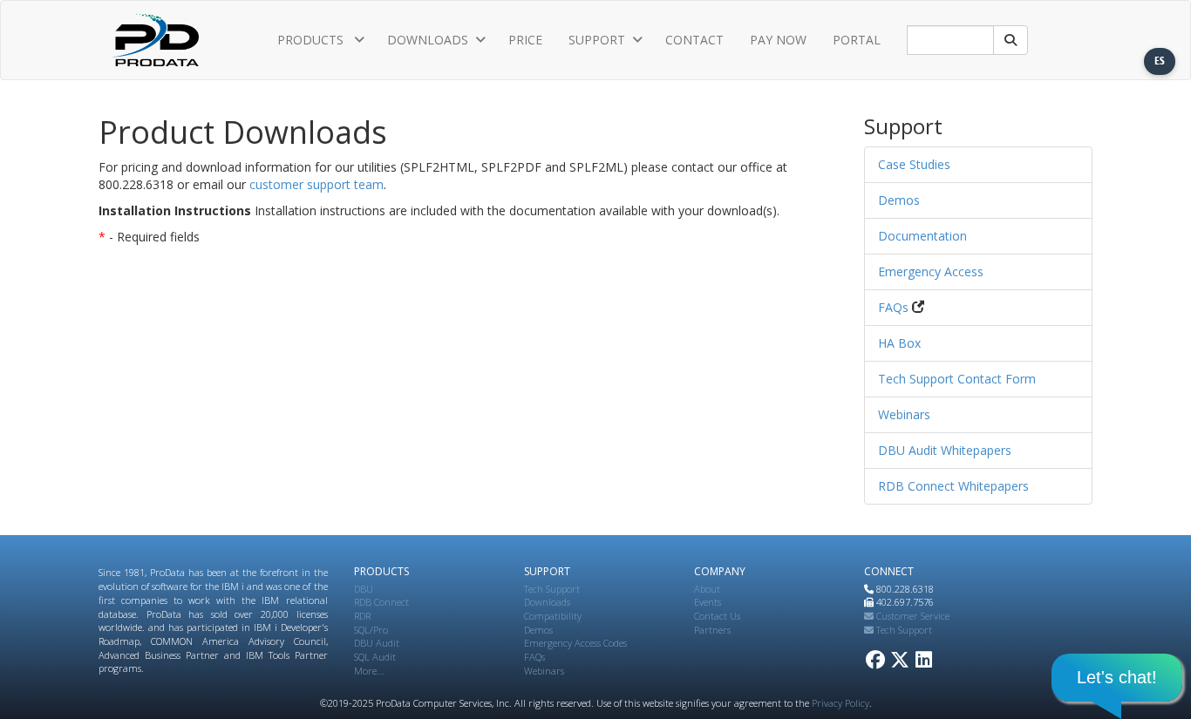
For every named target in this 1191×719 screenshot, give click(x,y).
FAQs (893, 307)
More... (369, 670)
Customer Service (911, 615)
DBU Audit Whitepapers (944, 450)
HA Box (899, 343)
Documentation (922, 235)
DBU (363, 588)
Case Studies (914, 164)
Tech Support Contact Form (957, 378)
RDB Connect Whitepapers (953, 486)
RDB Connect (381, 601)
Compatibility (553, 615)
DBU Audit (376, 642)
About (707, 588)
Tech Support (552, 588)
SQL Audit (375, 656)
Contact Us (717, 615)
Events (707, 601)
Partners (712, 629)
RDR (362, 615)
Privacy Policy (840, 702)
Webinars (904, 414)
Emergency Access (930, 271)
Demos (899, 200)
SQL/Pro (371, 629)
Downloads (547, 601)
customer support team (316, 184)
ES (1159, 61)
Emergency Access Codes (575, 642)
